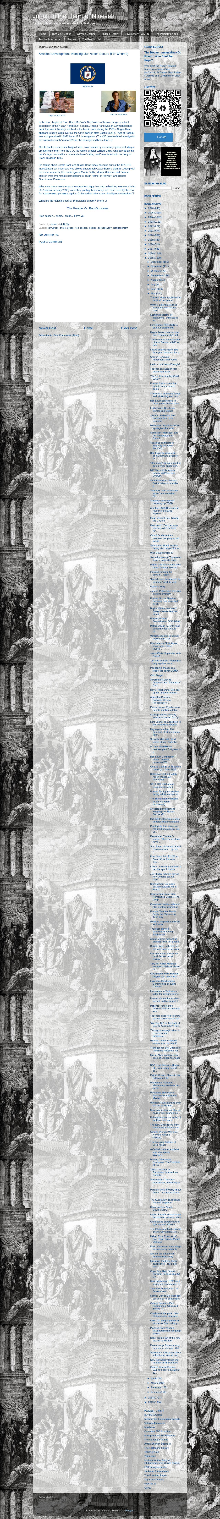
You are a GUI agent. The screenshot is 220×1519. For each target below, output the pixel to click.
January (155, 1392)
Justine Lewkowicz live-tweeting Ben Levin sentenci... (162, 418)
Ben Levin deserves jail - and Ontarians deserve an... (164, 456)
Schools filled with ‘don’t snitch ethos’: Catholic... (164, 740)
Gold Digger (156, 675)
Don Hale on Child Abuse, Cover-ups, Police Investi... (164, 646)
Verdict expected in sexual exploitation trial (164, 637)
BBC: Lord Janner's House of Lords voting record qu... (164, 1068)
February (156, 1387)
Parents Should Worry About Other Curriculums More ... (165, 1192)
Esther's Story (157, 586)
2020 (151, 235)
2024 (151, 217)
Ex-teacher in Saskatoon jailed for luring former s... (165, 992)
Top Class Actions (154, 1479)
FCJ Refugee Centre (155, 1467)
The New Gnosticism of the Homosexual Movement (165, 1126)
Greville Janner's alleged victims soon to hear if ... (164, 1042)
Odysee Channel (86, 33)
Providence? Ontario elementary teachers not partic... (164, 1085)
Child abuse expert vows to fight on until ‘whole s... (165, 1223)
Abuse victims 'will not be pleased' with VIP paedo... (165, 940)
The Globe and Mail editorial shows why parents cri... (165, 1230)
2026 (151, 208)
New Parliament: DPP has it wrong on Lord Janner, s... (165, 1282)
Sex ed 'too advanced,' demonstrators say (162, 1255)
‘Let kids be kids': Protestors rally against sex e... (165, 662)
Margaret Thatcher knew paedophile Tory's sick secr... (163, 1264)
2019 (151, 240)
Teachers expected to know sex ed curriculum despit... (165, 1017)
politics (92, 228)
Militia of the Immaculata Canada (162, 1419)
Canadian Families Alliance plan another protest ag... (165, 905)
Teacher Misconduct (50, 39)
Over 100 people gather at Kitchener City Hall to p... (165, 1322)
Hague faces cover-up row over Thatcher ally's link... (165, 333)
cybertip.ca (150, 1483)
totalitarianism (120, 228)
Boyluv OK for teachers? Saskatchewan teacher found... (164, 611)
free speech (81, 228)
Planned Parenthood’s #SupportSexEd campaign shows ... (165, 1331)
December (157, 262)
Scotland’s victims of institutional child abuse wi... (164, 318)
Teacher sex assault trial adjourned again (163, 370)
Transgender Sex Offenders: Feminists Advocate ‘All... (165, 1049)
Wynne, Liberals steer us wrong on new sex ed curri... (163, 308)
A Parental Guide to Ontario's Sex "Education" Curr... (165, 682)
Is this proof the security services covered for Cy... (165, 716)
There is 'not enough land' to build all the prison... (165, 298)
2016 (151, 253)
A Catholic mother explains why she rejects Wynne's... (164, 1152)
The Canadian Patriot (156, 1439)
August (155, 280)
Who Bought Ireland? (161, 553)
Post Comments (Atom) (66, 335)
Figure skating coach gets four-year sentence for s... (165, 351)
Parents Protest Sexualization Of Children (165, 620)
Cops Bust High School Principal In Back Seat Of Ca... (165, 1274)
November (157, 266)
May (153, 293)
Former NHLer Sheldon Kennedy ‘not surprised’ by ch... (164, 601)
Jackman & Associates (156, 1471)
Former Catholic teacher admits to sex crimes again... (163, 386)
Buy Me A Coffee (61, 33)
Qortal (147, 1488)
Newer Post (47, 328)
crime (63, 228)
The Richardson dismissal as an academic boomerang (164, 801)
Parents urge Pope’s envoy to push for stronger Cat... (165, 1346)
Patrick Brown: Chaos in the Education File (165, 1076)
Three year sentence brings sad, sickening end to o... (165, 395)
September (157, 275)
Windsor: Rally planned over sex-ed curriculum (165, 1104)
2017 (151, 249)
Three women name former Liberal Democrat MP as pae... (165, 342)
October (155, 271)
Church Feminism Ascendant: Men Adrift (163, 358)
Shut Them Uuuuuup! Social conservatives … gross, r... (165, 849)
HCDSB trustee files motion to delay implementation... (165, 820)
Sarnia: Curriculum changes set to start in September (165, 1297)
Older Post (129, 328)
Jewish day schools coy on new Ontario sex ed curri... (164, 877)
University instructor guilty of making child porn (165, 1118)
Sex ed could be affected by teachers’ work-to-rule (165, 580)
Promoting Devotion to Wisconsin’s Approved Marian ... (163, 1095)
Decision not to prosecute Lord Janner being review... (164, 956)
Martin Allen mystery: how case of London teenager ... (165, 1058)
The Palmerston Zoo (166, 33)
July (153, 284)
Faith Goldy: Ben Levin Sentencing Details (162, 409)
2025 (151, 212)
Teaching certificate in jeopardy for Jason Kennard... (162, 446)
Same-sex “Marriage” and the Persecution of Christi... (164, 435)
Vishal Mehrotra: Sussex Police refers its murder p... (164, 483)
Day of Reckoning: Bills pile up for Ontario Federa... (165, 691)
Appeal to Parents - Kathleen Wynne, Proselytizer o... (160, 700)
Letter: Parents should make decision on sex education (165, 1216)
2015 (151, 258)
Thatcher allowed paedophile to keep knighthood (162, 932)
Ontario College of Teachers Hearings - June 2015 (165, 768)
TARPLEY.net (151, 1452)
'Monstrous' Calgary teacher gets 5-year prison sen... (165, 464)
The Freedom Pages (155, 1475)
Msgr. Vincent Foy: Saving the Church (164, 519)
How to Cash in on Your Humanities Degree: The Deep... (164, 897)
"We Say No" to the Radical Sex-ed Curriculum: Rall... (165, 1024)
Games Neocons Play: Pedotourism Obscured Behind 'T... (164, 1306)
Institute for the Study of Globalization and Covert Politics (161, 1461)
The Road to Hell (91, 39)
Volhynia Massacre (154, 1423)
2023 (151, 222)
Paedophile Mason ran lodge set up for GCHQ (164, 669)
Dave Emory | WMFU (137, 33)
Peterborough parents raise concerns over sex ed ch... (165, 629)
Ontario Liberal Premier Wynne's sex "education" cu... (165, 1370)
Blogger (129, 1510)
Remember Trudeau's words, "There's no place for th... (165, 839)
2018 (151, 244)
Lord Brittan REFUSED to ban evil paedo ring (164, 326)
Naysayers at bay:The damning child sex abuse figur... (165, 732)
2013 (151, 1402)
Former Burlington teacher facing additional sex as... (165, 793)
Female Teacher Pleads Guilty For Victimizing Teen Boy (163, 914)
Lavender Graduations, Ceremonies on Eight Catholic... (163, 984)
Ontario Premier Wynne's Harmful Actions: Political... (164, 1135)
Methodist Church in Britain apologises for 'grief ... (165, 427)
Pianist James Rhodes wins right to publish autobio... (165, 708)
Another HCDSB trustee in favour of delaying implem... (164, 511)
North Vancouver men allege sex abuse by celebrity (165, 1248)
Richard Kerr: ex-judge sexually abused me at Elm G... (163, 887)
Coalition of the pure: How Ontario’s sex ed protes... (165, 1314)
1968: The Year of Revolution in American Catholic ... (164, 1172)
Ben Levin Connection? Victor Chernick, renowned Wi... (162, 759)
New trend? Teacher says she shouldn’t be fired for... (164, 528)
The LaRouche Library (156, 1448)
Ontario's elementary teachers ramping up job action (164, 538)
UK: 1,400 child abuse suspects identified (162, 785)
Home (42, 33)
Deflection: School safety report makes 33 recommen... (163, 777)
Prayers (71, 39)
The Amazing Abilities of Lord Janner (163, 1143)
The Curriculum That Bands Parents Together (165, 1201)
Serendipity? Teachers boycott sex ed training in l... (165, 1182)
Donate (161, 137)
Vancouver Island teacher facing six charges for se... (165, 547)
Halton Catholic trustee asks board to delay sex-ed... (165, 566)
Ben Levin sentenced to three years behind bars (164, 402)
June (154, 289)
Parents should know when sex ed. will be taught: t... (165, 999)
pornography (105, 228)
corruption (52, 228)
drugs (70, 228)
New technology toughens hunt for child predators (164, 1361)
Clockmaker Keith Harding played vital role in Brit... (164, 975)
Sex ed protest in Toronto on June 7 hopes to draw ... (165, 558)
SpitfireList (150, 1456)
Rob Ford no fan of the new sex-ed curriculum (165, 1339)
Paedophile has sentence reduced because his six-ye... (165, 829)
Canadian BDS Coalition (157, 1431)
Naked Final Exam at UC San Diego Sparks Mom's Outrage (165, 1239)
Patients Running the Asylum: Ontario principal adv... (165, 1009)
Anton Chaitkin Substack (157, 1444)
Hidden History (110, 33)
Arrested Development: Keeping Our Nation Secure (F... (162, 812)
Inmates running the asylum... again (161, 573)
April (153, 1378)
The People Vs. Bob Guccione (87, 208)
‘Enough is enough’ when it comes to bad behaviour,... (164, 1033)
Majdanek (149, 1427)
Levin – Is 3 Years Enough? (165, 364)
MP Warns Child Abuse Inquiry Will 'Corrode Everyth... (162, 473)
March (154, 1383)
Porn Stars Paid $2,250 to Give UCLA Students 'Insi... (164, 859)
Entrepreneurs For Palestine (159, 1435)
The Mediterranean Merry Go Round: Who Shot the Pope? (162, 56)
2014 (151, 1397)
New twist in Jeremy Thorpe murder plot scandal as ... (165, 1111)
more (101, 200)
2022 (151, 226)
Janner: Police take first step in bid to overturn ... (165, 592)
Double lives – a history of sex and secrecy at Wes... (165, 947)
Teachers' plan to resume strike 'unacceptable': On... (164, 493)
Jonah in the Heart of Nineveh (73, 15)
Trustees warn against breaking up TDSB (162, 502)
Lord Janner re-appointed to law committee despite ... (165, 723)
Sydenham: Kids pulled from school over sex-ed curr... (165, 1354)
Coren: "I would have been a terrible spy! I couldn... (165, 868)
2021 (151, 230)
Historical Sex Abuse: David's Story (161, 1208)
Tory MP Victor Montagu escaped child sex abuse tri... (165, 966)
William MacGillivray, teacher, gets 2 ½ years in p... (165, 749)
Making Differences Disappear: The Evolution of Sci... (165, 1162)
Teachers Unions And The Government (164, 1290)
